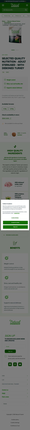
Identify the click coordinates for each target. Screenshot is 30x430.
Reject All (15, 226)
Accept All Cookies (15, 222)
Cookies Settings (14, 217)
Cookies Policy (17, 213)
